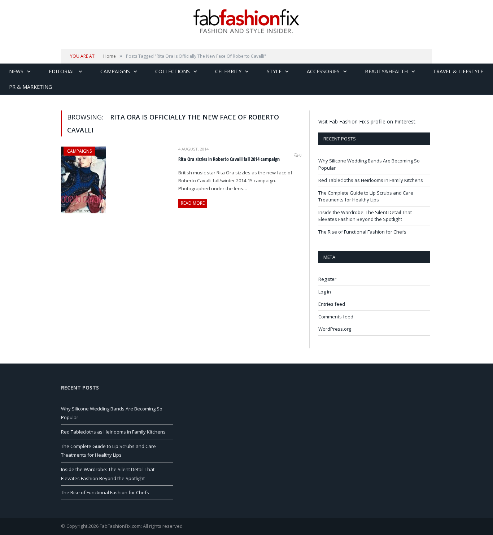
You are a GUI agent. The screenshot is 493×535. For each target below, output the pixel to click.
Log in (324, 291)
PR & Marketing (30, 86)
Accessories (323, 71)
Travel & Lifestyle (458, 71)
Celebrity (228, 71)
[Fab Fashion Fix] (246, 21)
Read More (193, 203)
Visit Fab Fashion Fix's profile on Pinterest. (367, 121)
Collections (172, 71)
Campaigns (115, 71)
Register (327, 279)
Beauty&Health (386, 71)
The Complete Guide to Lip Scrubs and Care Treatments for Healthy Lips (365, 196)
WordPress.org (334, 329)
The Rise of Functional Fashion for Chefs (362, 232)
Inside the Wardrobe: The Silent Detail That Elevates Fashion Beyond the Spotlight (365, 216)
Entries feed (331, 304)
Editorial (62, 71)
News (16, 71)
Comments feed (335, 316)
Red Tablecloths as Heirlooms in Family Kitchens (370, 180)
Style (274, 71)
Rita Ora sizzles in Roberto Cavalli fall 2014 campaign (229, 159)
